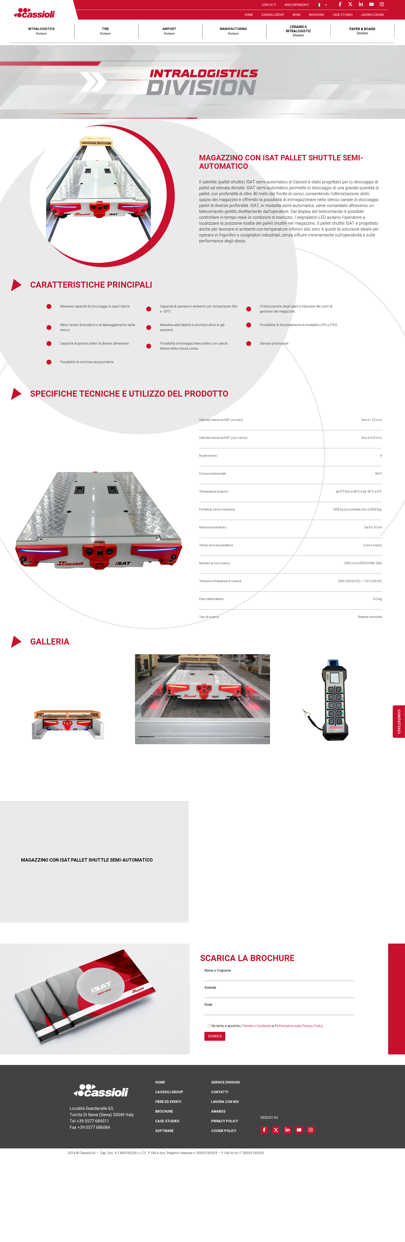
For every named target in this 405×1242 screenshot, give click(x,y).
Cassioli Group (272, 14)
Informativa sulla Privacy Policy (299, 1026)
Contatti (269, 5)
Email (208, 1005)
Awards (218, 1111)
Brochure (316, 14)
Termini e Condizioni (257, 1026)
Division (298, 31)
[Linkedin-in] (361, 4)
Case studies (343, 14)
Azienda (210, 988)
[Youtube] (371, 4)
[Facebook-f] (340, 4)
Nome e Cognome (217, 970)
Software (164, 1131)
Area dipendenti (297, 5)
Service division (225, 1082)
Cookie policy (223, 1131)
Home (249, 14)
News (297, 14)
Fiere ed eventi (168, 1102)
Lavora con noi (372, 14)
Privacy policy (224, 1121)
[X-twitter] (350, 4)
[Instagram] (382, 4)
